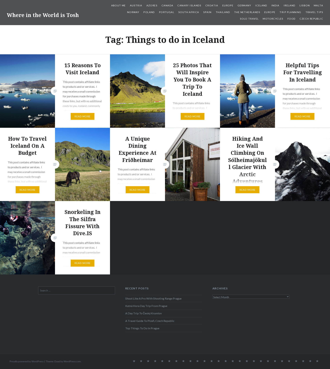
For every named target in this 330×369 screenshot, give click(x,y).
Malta (318, 5)
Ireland (289, 5)
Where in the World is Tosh (43, 15)
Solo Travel (249, 18)
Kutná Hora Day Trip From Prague (146, 305)
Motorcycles (273, 18)
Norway (133, 12)
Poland (149, 12)
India (275, 5)
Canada (167, 5)
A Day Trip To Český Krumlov (143, 313)
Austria (136, 5)
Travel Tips (314, 12)
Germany (244, 5)
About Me (118, 5)
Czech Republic (311, 18)
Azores (151, 5)
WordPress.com (72, 361)
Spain (207, 12)
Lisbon (305, 5)
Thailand (223, 12)
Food (292, 18)
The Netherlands (247, 12)
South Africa (188, 12)
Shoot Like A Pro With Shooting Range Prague (153, 298)
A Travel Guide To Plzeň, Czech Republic (149, 320)
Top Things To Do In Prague (142, 328)
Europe (227, 5)
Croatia (211, 5)
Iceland (261, 5)
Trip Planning (290, 12)
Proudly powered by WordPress (26, 361)
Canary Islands (189, 5)
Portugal (166, 12)
